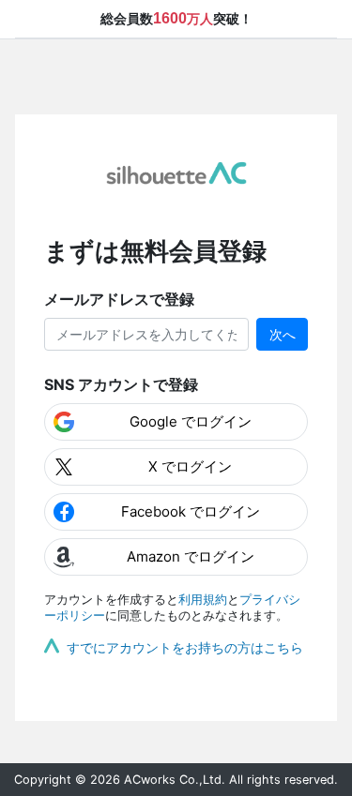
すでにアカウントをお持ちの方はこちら (185, 647)
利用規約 (202, 600)
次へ (282, 334)
